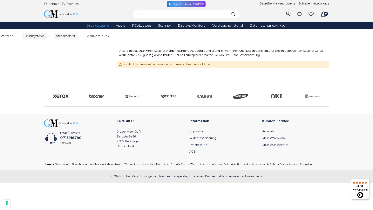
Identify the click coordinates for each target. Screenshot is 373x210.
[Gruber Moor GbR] (64, 14)
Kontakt (54, 4)
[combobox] (179, 14)
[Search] (233, 14)
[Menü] (366, 181)
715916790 (189, 4)
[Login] (288, 14)
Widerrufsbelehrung (203, 138)
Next (325, 95)
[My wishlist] (311, 14)
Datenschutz (198, 145)
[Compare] (299, 14)
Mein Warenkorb (273, 138)
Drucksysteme (35, 36)
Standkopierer (65, 36)
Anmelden (269, 131)
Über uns (72, 4)
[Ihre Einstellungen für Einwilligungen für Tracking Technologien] (6, 203)
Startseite (6, 36)
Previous (48, 95)
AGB (192, 151)
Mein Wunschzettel (275, 145)
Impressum (197, 131)
